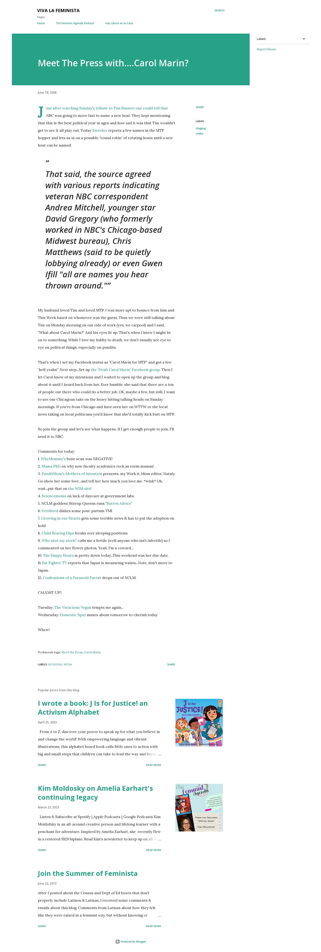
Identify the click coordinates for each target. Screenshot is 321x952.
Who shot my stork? (59, 540)
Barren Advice (119, 503)
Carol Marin (92, 652)
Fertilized (50, 510)
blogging (201, 128)
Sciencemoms (54, 496)
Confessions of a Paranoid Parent (72, 577)
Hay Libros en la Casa (119, 23)
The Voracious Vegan (72, 607)
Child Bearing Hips (58, 533)
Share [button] (200, 107)
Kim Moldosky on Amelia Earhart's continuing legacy (95, 793)
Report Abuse (266, 49)
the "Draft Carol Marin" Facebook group (125, 369)
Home (41, 23)
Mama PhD (51, 466)
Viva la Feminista (58, 10)
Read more (153, 765)
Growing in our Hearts (60, 518)
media (199, 133)
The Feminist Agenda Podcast (75, 23)
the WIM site (79, 488)
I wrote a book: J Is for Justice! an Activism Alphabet (93, 708)
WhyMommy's (53, 458)
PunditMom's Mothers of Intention (72, 473)
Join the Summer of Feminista (88, 873)
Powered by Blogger (133, 941)
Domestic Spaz (73, 614)
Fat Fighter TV (54, 562)
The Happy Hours (58, 555)
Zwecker (100, 130)
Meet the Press (72, 652)
